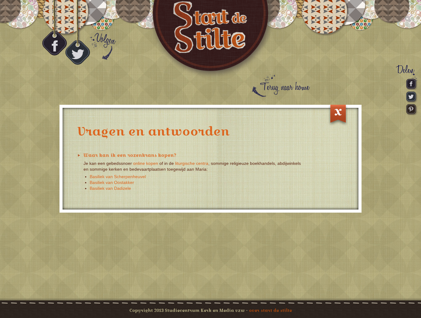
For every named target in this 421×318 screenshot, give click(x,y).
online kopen (145, 163)
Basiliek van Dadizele (110, 188)
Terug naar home (284, 87)
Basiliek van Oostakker (112, 182)
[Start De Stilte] (210, 40)
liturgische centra (191, 163)
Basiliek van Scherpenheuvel (118, 176)
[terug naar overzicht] (338, 115)
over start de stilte (270, 310)
